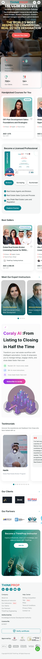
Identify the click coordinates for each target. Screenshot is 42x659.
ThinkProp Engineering (9, 611)
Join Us (21, 545)
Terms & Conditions (29, 605)
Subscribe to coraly (14, 381)
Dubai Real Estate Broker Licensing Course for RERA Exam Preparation (15, 249)
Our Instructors (9, 603)
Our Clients (5, 606)
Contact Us (26, 611)
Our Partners (6, 608)
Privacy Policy (27, 608)
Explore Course (13, 208)
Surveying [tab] (20, 183)
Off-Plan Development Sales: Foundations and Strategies (16, 121)
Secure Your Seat (21, 35)
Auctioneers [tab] (34, 183)
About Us (5, 598)
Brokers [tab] (9, 183)
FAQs (24, 603)
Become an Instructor (9, 600)
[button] (18, 318)
